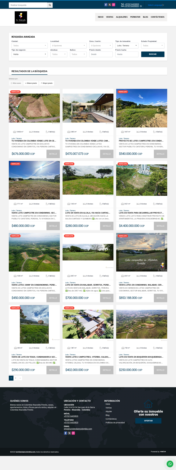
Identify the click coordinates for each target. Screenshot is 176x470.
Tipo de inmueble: (123, 41)
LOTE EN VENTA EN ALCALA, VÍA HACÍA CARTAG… (87, 213)
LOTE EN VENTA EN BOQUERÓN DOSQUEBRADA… (141, 357)
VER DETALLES (34, 108)
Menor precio (32, 83)
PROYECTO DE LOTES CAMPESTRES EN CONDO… (141, 141)
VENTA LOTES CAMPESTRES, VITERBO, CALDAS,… (88, 357)
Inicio (100, 17)
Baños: (73, 50)
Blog (145, 17)
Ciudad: (15, 41)
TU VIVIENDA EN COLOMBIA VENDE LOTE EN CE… (34, 141)
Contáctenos (157, 17)
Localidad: (54, 41)
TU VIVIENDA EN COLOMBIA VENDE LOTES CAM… (87, 141)
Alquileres (122, 17)
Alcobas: (54, 50)
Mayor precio (47, 83)
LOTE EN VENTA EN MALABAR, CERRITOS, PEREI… (88, 285)
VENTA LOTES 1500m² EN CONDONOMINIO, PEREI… (34, 285)
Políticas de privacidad (115, 423)
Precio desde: (95, 50)
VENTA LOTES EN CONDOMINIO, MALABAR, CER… (141, 285)
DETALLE (53, 154)
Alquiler (109, 411)
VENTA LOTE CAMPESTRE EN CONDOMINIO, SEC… (34, 213)
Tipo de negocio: (19, 50)
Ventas (109, 17)
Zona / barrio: (95, 41)
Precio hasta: (121, 50)
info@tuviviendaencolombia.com (78, 429)
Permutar (135, 17)
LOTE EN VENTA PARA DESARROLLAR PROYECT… (141, 213)
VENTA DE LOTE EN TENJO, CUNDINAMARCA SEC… (34, 357)
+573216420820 (132, 4)
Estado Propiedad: (149, 41)
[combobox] (30, 45)
